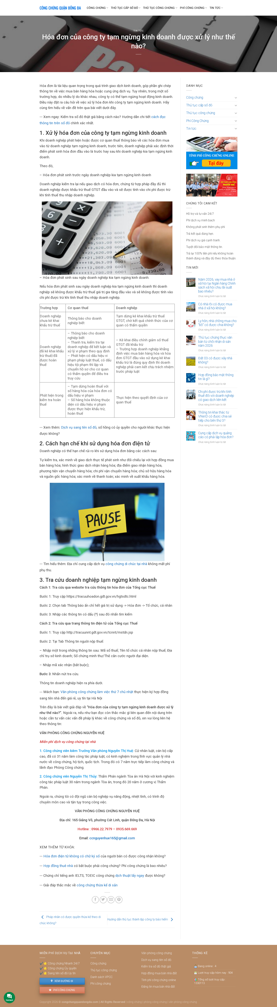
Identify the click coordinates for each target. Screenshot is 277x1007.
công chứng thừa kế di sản (97, 885)
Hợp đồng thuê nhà (58, 866)
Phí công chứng (64, 990)
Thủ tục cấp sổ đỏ (124, 8)
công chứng (134, 1002)
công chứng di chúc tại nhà (126, 564)
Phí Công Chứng (192, 8)
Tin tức (215, 8)
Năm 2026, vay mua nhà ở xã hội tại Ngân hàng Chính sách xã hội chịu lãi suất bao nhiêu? (217, 285)
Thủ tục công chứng (159, 8)
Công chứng (96, 8)
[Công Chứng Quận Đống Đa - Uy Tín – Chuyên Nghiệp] (60, 7)
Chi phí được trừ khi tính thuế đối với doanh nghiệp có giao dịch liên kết (216, 395)
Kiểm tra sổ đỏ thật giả (156, 966)
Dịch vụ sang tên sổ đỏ (78, 427)
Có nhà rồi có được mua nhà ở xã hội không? (215, 306)
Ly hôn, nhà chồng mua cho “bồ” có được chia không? (217, 323)
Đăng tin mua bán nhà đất (158, 986)
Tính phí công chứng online (158, 980)
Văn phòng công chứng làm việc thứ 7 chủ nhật (96, 692)
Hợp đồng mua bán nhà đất (159, 973)
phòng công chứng (155, 1002)
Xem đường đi (63, 981)
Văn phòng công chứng (156, 953)
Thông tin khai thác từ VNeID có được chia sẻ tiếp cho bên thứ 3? (215, 416)
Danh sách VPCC (101, 977)
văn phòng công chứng (183, 1002)
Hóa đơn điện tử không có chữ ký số (71, 856)
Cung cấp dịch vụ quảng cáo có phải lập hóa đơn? (215, 435)
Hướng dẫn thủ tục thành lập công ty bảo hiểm (138, 919)
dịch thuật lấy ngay (129, 876)
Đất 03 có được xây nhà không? (215, 360)
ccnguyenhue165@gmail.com (112, 838)
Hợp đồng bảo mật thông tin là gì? (215, 377)
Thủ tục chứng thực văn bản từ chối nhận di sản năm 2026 (215, 341)
